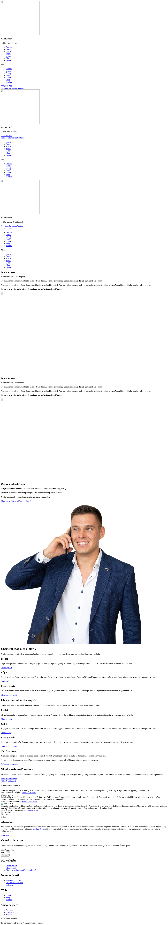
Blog (8, 58)
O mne (8, 56)
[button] (84, 64)
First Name (5, 850)
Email (3, 852)
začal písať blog (39, 829)
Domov (9, 47)
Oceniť (8, 49)
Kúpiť (8, 54)
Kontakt (9, 60)
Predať (8, 51)
